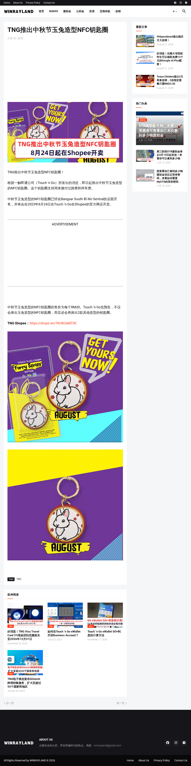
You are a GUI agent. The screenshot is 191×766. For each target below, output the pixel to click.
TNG (19, 579)
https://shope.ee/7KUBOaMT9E (53, 323)
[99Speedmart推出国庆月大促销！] (145, 41)
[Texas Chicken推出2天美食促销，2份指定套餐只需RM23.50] (145, 81)
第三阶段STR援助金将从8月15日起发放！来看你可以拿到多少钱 (170, 155)
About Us (18, 2)
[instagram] (181, 3)
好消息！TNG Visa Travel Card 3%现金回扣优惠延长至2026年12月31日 (23, 635)
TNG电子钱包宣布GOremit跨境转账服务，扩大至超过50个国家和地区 (24, 682)
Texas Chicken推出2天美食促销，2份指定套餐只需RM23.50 (170, 80)
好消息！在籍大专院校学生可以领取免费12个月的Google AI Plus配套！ (170, 59)
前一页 (120, 703)
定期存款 (105, 11)
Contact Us (49, 2)
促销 (118, 11)
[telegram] (186, 3)
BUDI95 (53, 11)
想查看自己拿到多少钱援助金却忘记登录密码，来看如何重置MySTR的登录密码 (170, 176)
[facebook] (175, 3)
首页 (41, 11)
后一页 (10, 703)
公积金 (80, 11)
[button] (175, 11)
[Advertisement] (65, 71)
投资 (92, 11)
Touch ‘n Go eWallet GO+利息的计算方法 (104, 633)
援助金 (67, 11)
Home (7, 2)
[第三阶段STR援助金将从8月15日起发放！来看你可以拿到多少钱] (145, 156)
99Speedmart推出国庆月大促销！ (170, 38)
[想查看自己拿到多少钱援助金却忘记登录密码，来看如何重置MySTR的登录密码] (145, 175)
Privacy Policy (33, 2)
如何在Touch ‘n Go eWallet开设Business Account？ (64, 633)
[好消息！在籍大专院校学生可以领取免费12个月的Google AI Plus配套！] (145, 58)
